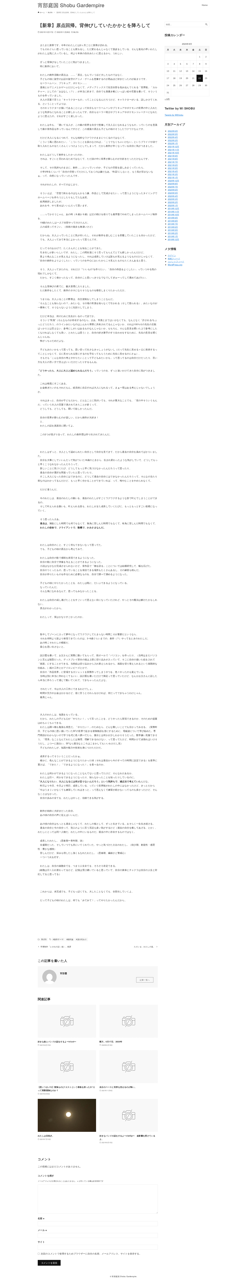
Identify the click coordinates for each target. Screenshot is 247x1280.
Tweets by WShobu (174, 114)
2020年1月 (173, 205)
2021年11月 (173, 149)
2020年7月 (173, 186)
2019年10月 (173, 214)
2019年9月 (173, 217)
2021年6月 (173, 165)
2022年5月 (173, 134)
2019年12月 (173, 208)
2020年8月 (173, 183)
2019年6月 (173, 226)
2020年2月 (173, 202)
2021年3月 (173, 174)
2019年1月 (173, 236)
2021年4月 (173, 171)
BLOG (75, 32)
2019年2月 (173, 233)
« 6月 (167, 98)
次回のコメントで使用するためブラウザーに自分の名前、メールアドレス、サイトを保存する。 (91, 1253)
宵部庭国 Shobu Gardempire (71, 5)
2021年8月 (173, 158)
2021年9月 (173, 155)
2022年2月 (173, 140)
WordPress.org (175, 264)
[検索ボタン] (206, 24)
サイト (41, 1241)
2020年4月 (173, 195)
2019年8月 (173, 220)
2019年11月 (173, 211)
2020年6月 (173, 189)
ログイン (172, 255)
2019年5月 (173, 229)
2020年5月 (173, 192)
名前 (41, 1218)
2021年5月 (173, 168)
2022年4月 (173, 137)
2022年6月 (173, 130)
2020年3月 (173, 198)
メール (42, 1230)
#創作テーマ (58, 939)
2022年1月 (173, 143)
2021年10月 (173, 152)
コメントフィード (176, 261)
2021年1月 (173, 177)
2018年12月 (173, 239)
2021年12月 (173, 146)
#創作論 (69, 939)
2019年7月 (173, 223)
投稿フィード (174, 258)
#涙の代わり (81, 939)
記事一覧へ (145, 979)
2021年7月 (173, 161)
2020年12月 (173, 180)
